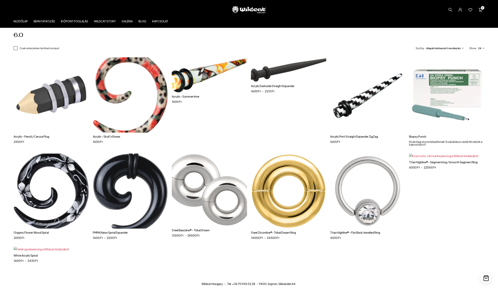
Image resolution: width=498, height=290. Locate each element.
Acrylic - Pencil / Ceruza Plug (31, 136)
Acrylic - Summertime (185, 96)
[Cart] (486, 278)
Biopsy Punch (417, 136)
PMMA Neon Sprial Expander (110, 232)
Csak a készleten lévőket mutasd (39, 48)
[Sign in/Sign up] (460, 10)
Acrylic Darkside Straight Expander (273, 86)
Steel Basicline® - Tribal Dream (191, 230)
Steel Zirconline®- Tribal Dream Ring (273, 232)
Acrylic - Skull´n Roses (106, 136)
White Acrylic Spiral (26, 255)
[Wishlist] (470, 10)
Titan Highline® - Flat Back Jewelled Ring (355, 232)
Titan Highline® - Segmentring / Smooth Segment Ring (443, 162)
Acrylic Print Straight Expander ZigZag (354, 136)
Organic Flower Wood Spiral (31, 232)
